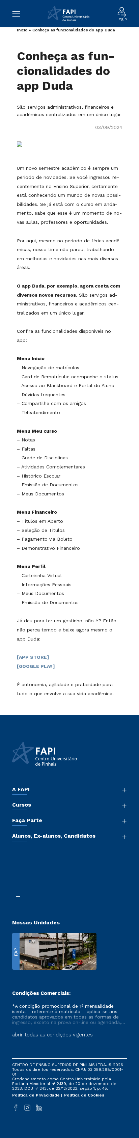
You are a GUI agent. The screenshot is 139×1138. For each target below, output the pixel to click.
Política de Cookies (84, 1095)
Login (121, 19)
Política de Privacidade (36, 1095)
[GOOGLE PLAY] (36, 666)
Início (22, 30)
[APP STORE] (33, 657)
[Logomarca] (68, 13)
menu (19, 13)
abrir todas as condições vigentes (52, 1035)
